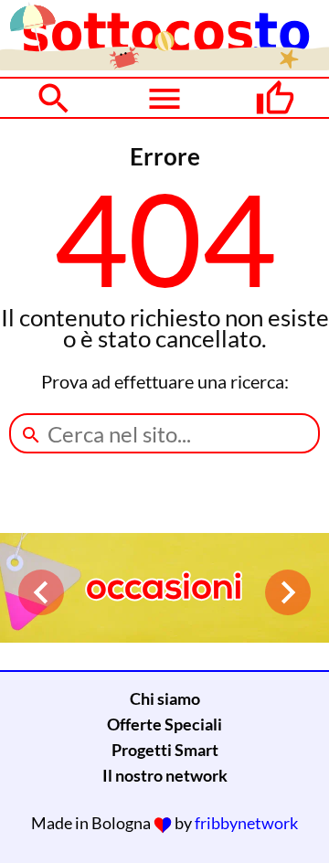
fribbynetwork (246, 823)
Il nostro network (165, 775)
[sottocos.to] (164, 64)
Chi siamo (165, 698)
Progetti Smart (164, 750)
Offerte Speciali (164, 724)
